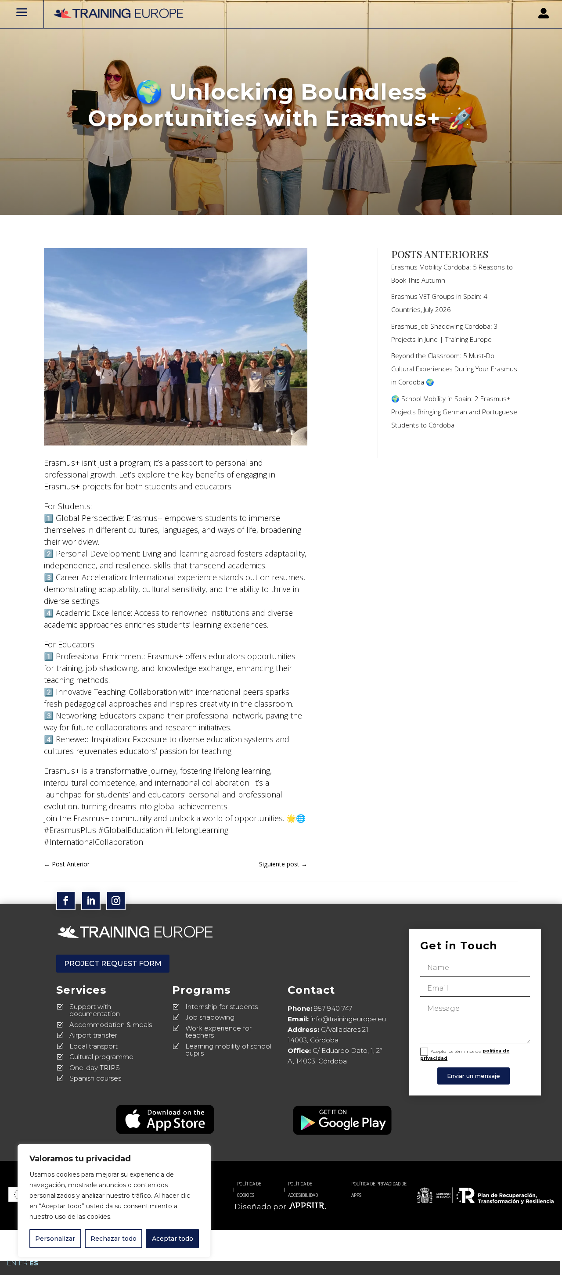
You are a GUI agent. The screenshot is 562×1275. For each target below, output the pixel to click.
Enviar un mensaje (473, 1075)
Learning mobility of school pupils (228, 1050)
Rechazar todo (113, 1239)
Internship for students (221, 1006)
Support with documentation (94, 1010)
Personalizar (55, 1239)
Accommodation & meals (110, 1024)
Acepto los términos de (464, 1054)
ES (33, 1263)
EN (12, 1263)
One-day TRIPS (94, 1067)
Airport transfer (93, 1035)
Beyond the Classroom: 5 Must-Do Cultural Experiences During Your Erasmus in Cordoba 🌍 (454, 368)
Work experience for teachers (218, 1032)
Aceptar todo (172, 1239)
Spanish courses (95, 1078)
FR (23, 1263)
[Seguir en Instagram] (116, 900)
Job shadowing (209, 1017)
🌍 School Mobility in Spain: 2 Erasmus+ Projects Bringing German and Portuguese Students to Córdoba (454, 411)
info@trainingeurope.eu (348, 1019)
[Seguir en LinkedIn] (91, 900)
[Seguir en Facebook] (66, 900)
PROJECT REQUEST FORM (113, 963)
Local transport (93, 1046)
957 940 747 (333, 1008)
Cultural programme (101, 1056)
